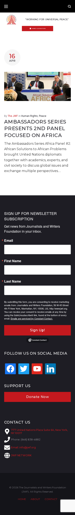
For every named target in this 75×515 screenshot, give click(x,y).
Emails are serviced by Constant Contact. (32, 318)
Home (22, 499)
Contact (51, 499)
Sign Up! (37, 330)
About (35, 499)
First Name (12, 261)
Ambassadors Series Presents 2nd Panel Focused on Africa (35, 128)
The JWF (13, 116)
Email (8, 240)
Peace (42, 116)
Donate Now (37, 397)
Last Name (12, 281)
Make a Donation (39, 28)
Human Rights (29, 116)
